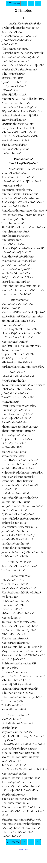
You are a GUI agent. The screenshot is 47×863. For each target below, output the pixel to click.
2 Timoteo (13, 3)
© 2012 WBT (23, 849)
